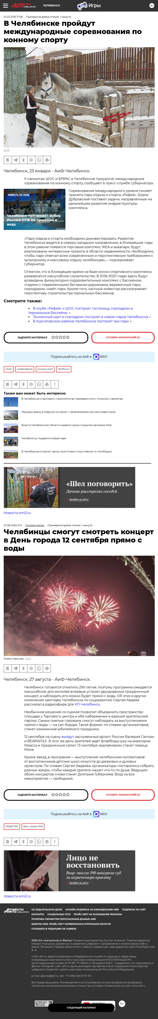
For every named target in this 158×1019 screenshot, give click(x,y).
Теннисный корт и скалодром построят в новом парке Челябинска (90, 317)
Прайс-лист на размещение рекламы (98, 914)
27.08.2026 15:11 (13, 525)
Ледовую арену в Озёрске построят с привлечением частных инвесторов (68, 411)
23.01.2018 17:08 (13, 16)
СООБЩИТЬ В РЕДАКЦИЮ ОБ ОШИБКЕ (53, 928)
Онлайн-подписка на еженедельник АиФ (92, 909)
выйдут (68, 737)
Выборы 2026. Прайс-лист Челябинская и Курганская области (71, 924)
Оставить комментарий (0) (123, 337)
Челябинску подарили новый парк (43, 438)
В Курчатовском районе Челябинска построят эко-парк (81, 321)
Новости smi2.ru (17, 513)
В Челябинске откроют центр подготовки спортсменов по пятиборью (66, 451)
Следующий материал (81, 1007)
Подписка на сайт (134, 909)
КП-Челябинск (87, 704)
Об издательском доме (46, 909)
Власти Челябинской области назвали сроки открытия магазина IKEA (66, 425)
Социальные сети (58, 914)
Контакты (37, 914)
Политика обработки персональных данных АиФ (63, 919)
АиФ (6, 150)
